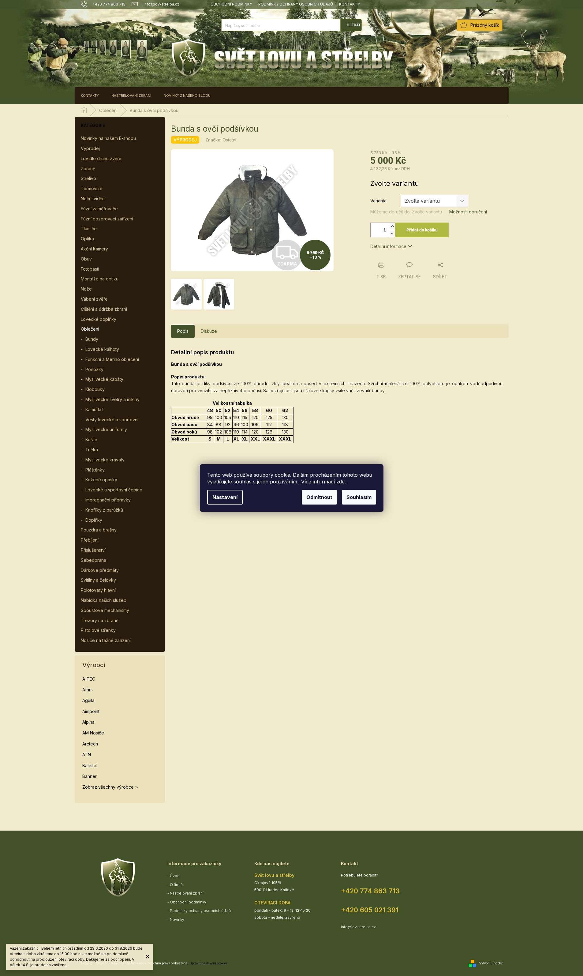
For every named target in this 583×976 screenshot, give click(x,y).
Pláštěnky (95, 469)
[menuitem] (90, 95)
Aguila (88, 700)
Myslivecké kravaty (105, 459)
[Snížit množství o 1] (392, 233)
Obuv (86, 258)
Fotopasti (90, 269)
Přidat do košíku (422, 229)
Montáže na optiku (99, 278)
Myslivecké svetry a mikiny (112, 399)
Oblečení (90, 329)
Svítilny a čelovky (98, 580)
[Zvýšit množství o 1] (392, 226)
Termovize (92, 188)
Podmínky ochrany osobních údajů (295, 4)
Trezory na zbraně (99, 620)
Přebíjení (90, 539)
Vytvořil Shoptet (491, 963)
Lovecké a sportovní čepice (113, 489)
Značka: (220, 139)
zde (340, 482)
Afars (87, 689)
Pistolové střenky (98, 630)
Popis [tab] (183, 331)
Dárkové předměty (100, 570)
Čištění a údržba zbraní (104, 309)
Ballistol (89, 765)
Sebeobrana (93, 560)
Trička (91, 449)
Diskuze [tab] (209, 331)
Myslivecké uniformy (106, 429)
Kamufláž (94, 409)
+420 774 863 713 (370, 891)
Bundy (91, 339)
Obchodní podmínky (231, 4)
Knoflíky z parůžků (104, 509)
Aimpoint (90, 711)
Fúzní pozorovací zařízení (107, 218)
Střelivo (88, 178)
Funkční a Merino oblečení (112, 359)
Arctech (90, 743)
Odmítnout (319, 497)
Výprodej (90, 148)
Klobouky (95, 389)
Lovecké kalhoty (102, 349)
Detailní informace (388, 246)
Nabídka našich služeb (103, 600)
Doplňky (93, 520)
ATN (86, 754)
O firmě (176, 884)
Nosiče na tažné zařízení (106, 640)
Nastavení (224, 497)
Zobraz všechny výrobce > (110, 787)
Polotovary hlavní (98, 590)
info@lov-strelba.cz (358, 927)
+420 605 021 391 (369, 910)
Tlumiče (89, 228)
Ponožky (94, 369)
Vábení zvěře (94, 299)
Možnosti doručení (468, 211)
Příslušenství (93, 550)
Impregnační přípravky (108, 499)
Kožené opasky (101, 479)
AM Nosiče (93, 732)
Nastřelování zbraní (187, 893)
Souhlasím (359, 497)
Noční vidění (93, 198)
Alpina (88, 722)
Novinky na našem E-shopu (108, 138)
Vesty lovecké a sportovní (111, 419)
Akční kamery (94, 248)
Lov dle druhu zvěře (101, 158)
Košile (91, 439)
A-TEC (88, 678)
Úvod (175, 875)
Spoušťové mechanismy (105, 610)
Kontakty (349, 4)
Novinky (177, 919)
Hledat (354, 25)
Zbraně (88, 168)
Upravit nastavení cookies (208, 963)
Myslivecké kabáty (104, 379)
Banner (89, 776)
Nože (86, 288)
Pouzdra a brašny (99, 529)
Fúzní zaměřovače (99, 208)
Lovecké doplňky (98, 319)
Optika (87, 238)
